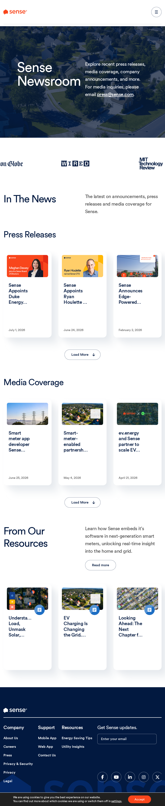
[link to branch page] (15, 12)
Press (7, 755)
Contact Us (47, 755)
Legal (7, 781)
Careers (9, 747)
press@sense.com (115, 94)
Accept (139, 799)
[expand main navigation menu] (156, 12)
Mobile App (47, 738)
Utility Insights (73, 747)
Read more (100, 565)
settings (116, 801)
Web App (45, 747)
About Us (10, 738)
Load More (80, 355)
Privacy (9, 772)
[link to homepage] (15, 710)
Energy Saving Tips (77, 738)
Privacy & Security (18, 764)
